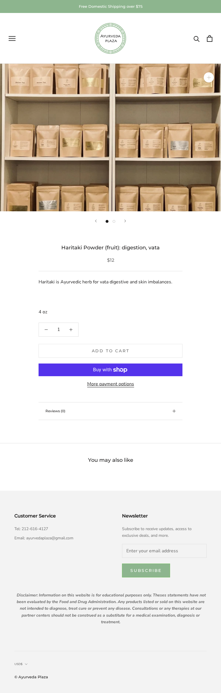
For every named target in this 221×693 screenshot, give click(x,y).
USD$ (18, 664)
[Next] (125, 221)
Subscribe (146, 570)
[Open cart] (209, 38)
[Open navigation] (12, 38)
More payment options (110, 384)
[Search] (197, 38)
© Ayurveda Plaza (31, 677)
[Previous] (96, 221)
